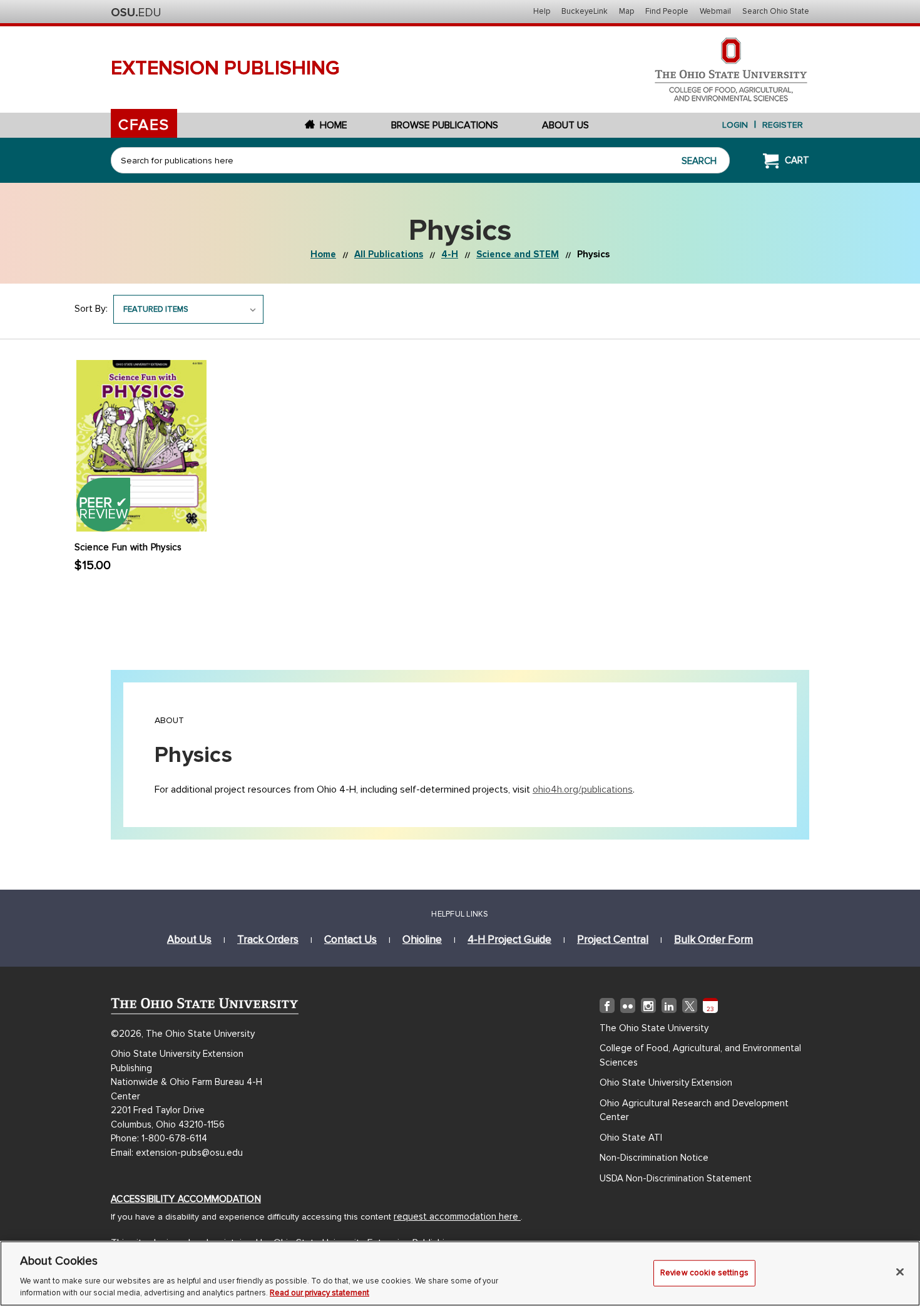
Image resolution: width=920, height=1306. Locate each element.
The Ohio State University (136, 13)
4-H (449, 254)
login (735, 125)
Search (699, 161)
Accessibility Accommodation (186, 1199)
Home (333, 125)
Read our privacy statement (319, 1293)
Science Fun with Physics (128, 547)
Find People (666, 11)
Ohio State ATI (631, 1137)
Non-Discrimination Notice (654, 1157)
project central (612, 939)
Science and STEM (517, 254)
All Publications (388, 254)
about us (189, 939)
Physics (593, 254)
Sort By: (91, 308)
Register (782, 125)
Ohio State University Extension (666, 1082)
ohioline (422, 939)
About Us (565, 125)
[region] (460, 1273)
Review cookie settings (704, 1273)
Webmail (715, 11)
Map (626, 11)
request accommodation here (457, 1216)
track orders (268, 939)
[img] (607, 1008)
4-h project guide (509, 939)
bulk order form (713, 939)
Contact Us (350, 939)
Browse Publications (444, 125)
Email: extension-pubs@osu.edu (177, 1152)
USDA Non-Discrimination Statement (676, 1178)
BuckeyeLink (584, 11)
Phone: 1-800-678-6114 (159, 1138)
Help (541, 11)
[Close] (900, 1272)
